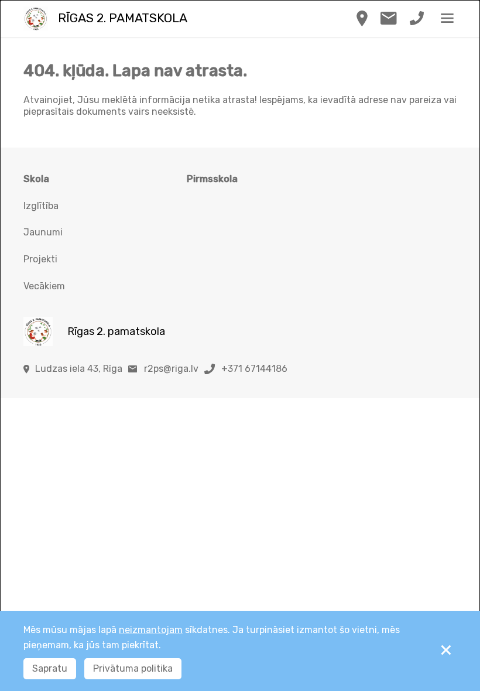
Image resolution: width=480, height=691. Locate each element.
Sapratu (49, 668)
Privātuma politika (133, 668)
